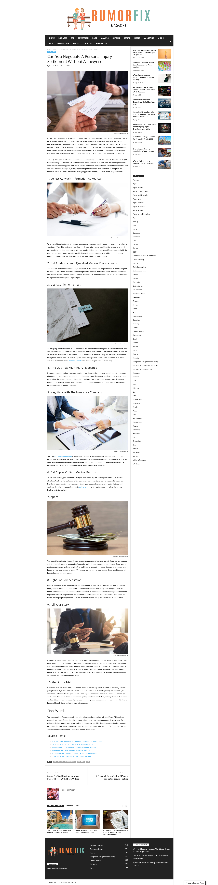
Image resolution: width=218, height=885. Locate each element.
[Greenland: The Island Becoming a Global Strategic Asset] (164, 103)
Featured (136, 297)
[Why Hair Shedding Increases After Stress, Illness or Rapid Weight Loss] (164, 54)
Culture (135, 263)
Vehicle (135, 456)
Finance (136, 301)
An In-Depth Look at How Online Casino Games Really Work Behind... (144, 89)
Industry (136, 358)
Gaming (105, 38)
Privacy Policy (52, 882)
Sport (135, 437)
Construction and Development (144, 256)
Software (136, 434)
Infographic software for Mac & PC (145, 365)
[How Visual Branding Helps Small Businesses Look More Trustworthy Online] (164, 115)
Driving (135, 278)
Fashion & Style (139, 294)
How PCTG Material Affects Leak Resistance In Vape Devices (143, 64)
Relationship (137, 422)
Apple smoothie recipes (141, 214)
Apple (135, 184)
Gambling (136, 320)
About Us (87, 43)
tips (88, 762)
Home (52, 38)
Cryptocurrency (138, 259)
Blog (134, 225)
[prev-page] (123, 806)
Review (135, 426)
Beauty (135, 222)
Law (54, 49)
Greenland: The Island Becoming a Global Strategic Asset (144, 102)
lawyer (60, 762)
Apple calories (138, 188)
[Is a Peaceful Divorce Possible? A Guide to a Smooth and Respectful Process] (115, 819)
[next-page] (127, 806)
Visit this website (75, 361)
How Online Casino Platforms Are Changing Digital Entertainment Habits (144, 126)
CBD (135, 252)
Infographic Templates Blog (143, 369)
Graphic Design (138, 331)
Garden (116, 38)
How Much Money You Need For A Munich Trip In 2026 (144, 138)
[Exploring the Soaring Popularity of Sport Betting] (164, 152)
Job (134, 381)
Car (72, 38)
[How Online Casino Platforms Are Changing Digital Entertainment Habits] (164, 128)
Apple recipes (138, 210)
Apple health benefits (140, 195)
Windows (136, 464)
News (135, 411)
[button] (169, 41)
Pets (51, 43)
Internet (136, 377)
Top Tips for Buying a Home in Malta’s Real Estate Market (59, 831)
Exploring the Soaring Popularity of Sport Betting (143, 150)
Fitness (136, 305)
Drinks (135, 275)
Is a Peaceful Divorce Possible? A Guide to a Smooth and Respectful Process (115, 832)
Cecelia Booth (54, 66)
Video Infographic (139, 460)
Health (127, 38)
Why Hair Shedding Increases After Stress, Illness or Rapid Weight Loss (144, 52)
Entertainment (138, 286)
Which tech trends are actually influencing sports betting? (143, 77)
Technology (63, 43)
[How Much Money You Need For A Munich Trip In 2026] (164, 140)
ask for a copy (84, 487)
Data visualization (139, 271)
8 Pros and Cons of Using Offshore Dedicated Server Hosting (112, 777)
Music (161, 38)
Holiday (136, 347)
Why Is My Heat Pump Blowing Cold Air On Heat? (143, 162)
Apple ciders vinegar (140, 191)
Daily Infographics (139, 267)
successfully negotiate (63, 456)
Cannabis (136, 237)
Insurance (136, 373)
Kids (134, 384)
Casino (135, 248)
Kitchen (136, 388)
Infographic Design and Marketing (145, 362)
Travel (76, 43)
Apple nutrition (138, 203)
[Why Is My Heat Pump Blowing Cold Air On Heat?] (164, 164)
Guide (135, 339)
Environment (137, 290)
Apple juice (137, 199)
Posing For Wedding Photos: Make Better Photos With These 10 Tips (63, 777)
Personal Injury (70, 762)
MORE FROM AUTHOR (73, 806)
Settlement (80, 762)
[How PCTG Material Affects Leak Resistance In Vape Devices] (164, 66)
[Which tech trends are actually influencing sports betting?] (164, 78)
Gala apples (137, 316)
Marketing (149, 38)
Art (134, 218)
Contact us (101, 43)
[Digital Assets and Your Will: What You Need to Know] (87, 819)
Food (94, 38)
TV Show (136, 452)
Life (134, 396)
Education (83, 38)
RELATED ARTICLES (55, 806)
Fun (134, 312)
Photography (137, 418)
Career (135, 244)
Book (135, 229)
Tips (54, 52)
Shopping (136, 430)
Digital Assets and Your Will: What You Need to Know (86, 831)
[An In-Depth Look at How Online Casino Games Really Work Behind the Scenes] (164, 91)
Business (62, 38)
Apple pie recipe (139, 207)
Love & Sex (137, 399)
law (55, 762)
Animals (136, 180)
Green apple (137, 335)
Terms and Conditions (68, 882)
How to (135, 354)
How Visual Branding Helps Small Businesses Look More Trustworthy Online (144, 114)
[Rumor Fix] (109, 17)
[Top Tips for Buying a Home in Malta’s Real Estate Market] (60, 819)
